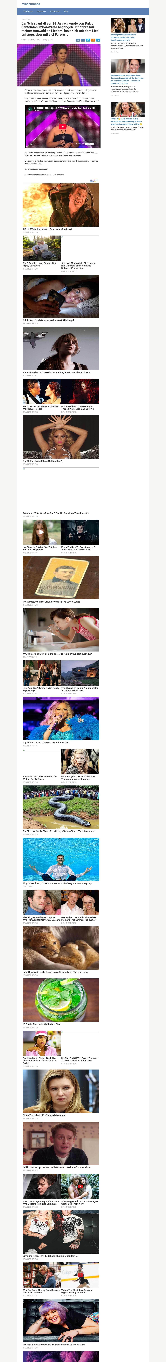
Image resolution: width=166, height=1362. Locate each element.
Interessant (41, 11)
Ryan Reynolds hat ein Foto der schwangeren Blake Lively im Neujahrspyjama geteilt (123, 37)
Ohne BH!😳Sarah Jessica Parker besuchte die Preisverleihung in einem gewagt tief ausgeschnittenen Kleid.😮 (126, 121)
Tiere (66, 11)
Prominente (55, 11)
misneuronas (31, 4)
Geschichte (28, 11)
